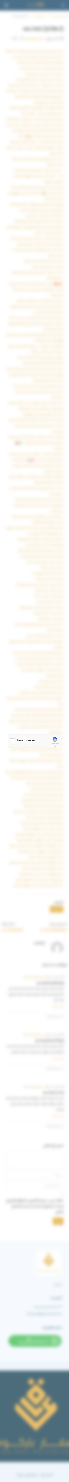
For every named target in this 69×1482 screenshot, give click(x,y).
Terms (57, 747)
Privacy (52, 747)
